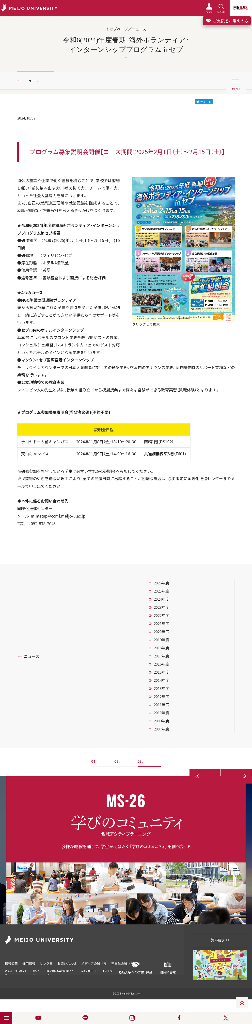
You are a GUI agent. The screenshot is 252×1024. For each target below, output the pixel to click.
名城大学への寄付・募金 (135, 972)
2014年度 (161, 680)
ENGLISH (108, 971)
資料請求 (218, 939)
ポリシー (36, 972)
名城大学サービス (89, 972)
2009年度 (161, 721)
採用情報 (28, 963)
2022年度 (161, 615)
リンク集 (46, 963)
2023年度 (161, 607)
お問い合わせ (67, 963)
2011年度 (161, 704)
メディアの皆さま (94, 963)
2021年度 (161, 623)
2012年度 (161, 696)
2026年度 (161, 583)
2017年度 (161, 656)
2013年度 (161, 688)
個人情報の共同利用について (60, 972)
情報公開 (11, 963)
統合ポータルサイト (16, 971)
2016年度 (161, 664)
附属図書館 (168, 972)
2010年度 (161, 712)
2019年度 (161, 639)
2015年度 (161, 672)
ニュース (31, 81)
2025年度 (161, 591)
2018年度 (161, 648)
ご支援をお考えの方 (230, 21)
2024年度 (161, 599)
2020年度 (161, 631)
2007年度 (161, 729)
